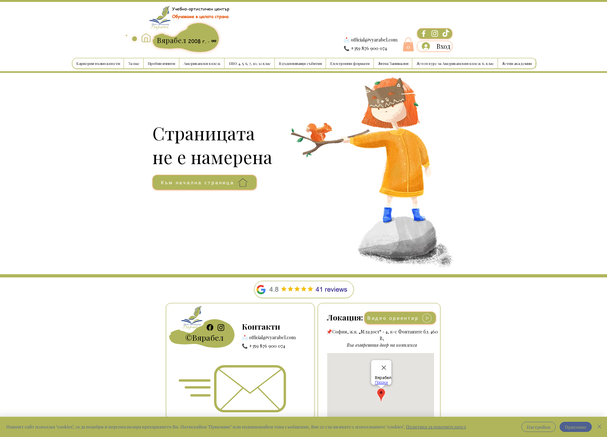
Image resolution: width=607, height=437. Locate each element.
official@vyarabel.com (374, 39)
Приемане (575, 427)
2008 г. (198, 41)
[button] (408, 44)
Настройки (538, 427)
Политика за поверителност (436, 427)
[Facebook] (423, 33)
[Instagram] (434, 33)
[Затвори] (599, 427)
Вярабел (208, 337)
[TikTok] (445, 33)
